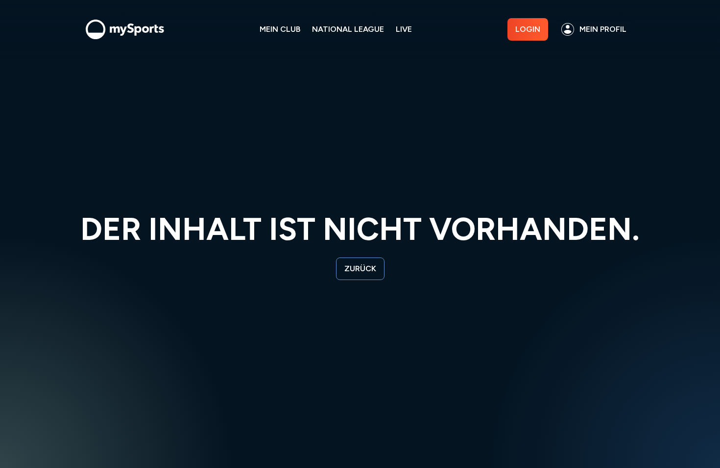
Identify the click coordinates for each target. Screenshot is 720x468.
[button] (595, 29)
